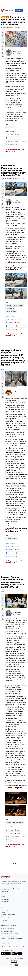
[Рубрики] (25, 10)
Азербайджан (10, 308)
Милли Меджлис (18, 305)
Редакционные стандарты (8, 914)
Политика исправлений (7, 917)
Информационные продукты (8, 925)
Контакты (3, 912)
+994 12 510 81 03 (5, 889)
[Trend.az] (5, 10)
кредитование (10, 127)
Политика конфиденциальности (9, 933)
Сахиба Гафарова (11, 311)
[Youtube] (13, 946)
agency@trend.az (5, 891)
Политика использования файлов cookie (11, 938)
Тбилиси (9, 305)
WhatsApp (8, 530)
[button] (2, 32)
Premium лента (5, 901)
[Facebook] (6, 946)
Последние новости (6, 899)
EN (11, 964)
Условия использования (7, 931)
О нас (2, 907)
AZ (14, 964)
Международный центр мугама (15, 822)
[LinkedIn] (19, 946)
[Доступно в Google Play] (17, 953)
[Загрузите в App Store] (6, 953)
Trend (13, 68)
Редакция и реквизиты (7, 910)
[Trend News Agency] (5, 877)
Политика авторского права (8, 936)
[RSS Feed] (23, 946)
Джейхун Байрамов (12, 538)
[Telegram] (16, 946)
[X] (9, 946)
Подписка (3, 923)
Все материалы (16, 53)
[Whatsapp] (2, 946)
